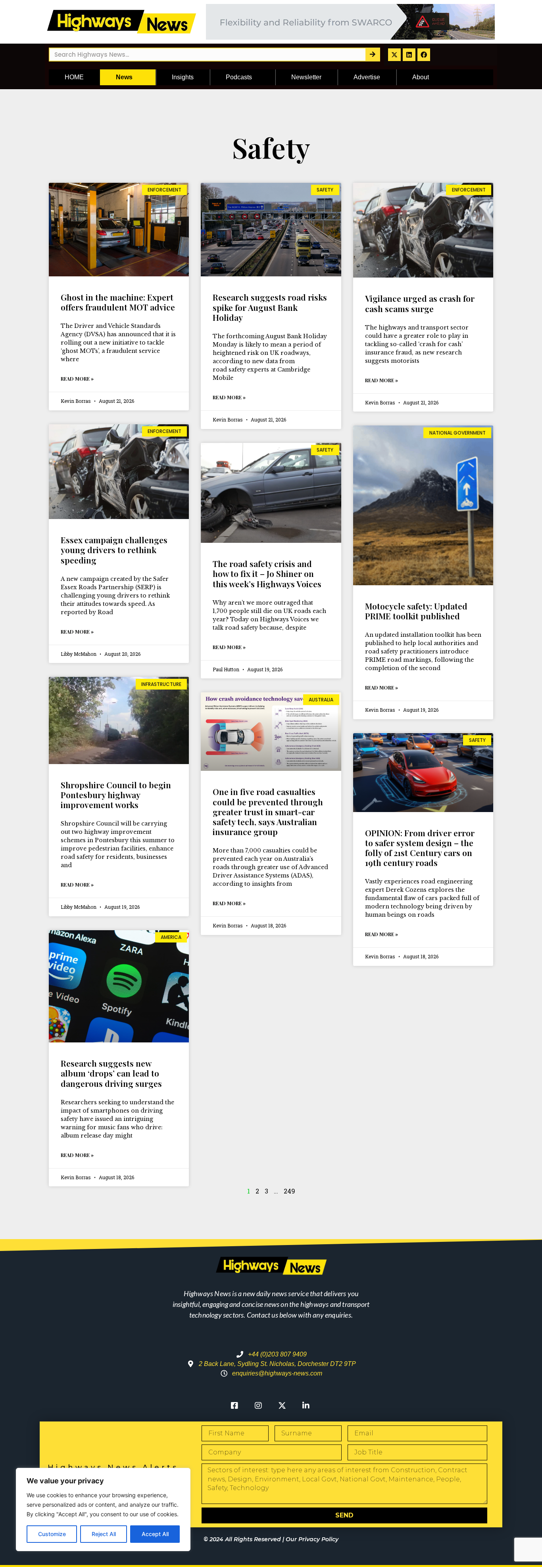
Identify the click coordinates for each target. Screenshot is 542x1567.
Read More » (77, 378)
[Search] (372, 54)
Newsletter (306, 77)
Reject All (104, 1534)
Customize (52, 1534)
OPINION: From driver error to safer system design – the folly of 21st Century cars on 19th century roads (420, 847)
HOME (74, 77)
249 (289, 1191)
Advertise (367, 77)
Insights (183, 77)
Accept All (155, 1534)
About (420, 77)
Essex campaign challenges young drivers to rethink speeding (114, 549)
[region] (103, 1509)
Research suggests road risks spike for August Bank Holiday (270, 306)
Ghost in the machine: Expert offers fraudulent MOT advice (118, 301)
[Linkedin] (409, 54)
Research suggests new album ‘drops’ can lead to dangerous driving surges (111, 1072)
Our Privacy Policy (312, 1539)
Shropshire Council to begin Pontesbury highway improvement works (116, 794)
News (124, 77)
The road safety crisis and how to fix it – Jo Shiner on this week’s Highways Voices (267, 573)
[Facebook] (423, 54)
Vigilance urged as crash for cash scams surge (420, 303)
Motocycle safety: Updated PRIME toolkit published (416, 610)
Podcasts (239, 77)
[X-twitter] (394, 54)
